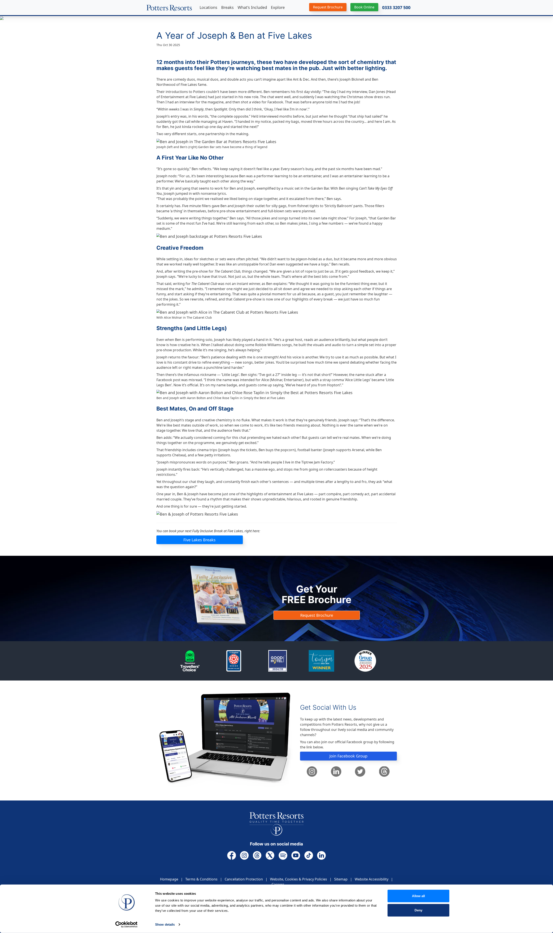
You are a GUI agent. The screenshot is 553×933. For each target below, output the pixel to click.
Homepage (169, 879)
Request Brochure (316, 615)
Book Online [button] (364, 7)
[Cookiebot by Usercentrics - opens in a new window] (126, 924)
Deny (418, 910)
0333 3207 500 (396, 7)
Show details (165, 924)
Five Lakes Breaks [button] (199, 539)
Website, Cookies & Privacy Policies (298, 879)
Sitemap (341, 879)
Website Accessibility (371, 879)
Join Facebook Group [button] (348, 756)
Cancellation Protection (244, 879)
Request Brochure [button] (328, 7)
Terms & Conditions (201, 879)
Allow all (418, 896)
